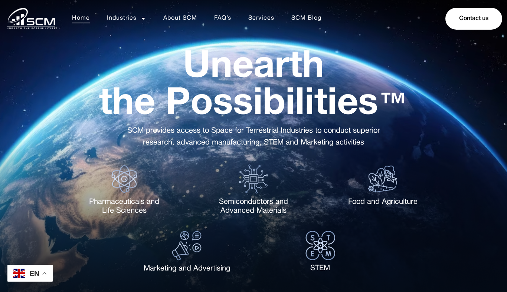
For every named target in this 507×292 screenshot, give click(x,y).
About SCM (180, 18)
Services (261, 18)
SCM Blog (306, 18)
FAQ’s (222, 18)
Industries (122, 18)
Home (81, 18)
